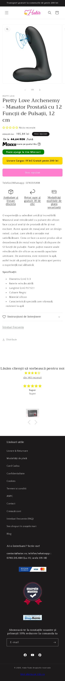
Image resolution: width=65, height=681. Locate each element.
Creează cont (14, 511)
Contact (11, 503)
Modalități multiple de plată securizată (54, 202)
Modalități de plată (17, 458)
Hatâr (24, 668)
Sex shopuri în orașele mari (21, 526)
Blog (9, 534)
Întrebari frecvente (13, 327)
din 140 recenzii (32, 377)
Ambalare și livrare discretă (10, 200)
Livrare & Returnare (17, 451)
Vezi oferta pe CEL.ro (32, 674)
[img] (32, 373)
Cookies (11, 481)
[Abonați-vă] (54, 642)
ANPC (10, 496)
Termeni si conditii (16, 488)
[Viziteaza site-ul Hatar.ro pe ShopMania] (32, 618)
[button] (6, 12)
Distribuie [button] (11, 339)
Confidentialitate (15, 473)
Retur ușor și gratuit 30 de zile (32, 200)
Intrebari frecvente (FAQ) (20, 519)
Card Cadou (13, 466)
